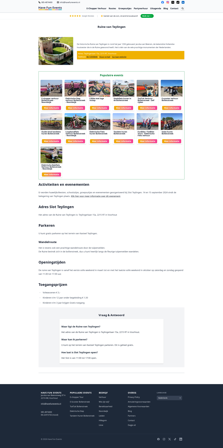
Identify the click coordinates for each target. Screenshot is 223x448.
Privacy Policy (134, 397)
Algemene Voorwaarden (138, 406)
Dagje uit (132, 425)
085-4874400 (46, 2)
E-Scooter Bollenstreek (80, 402)
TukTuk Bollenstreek (79, 406)
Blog (165, 8)
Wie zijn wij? (104, 402)
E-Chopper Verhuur (96, 8)
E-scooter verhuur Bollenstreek (170, 99)
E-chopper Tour (77, 397)
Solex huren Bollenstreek (167, 132)
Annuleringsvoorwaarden (139, 402)
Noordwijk (103, 411)
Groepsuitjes (124, 8)
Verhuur (102, 397)
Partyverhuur (141, 8)
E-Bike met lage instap (97, 99)
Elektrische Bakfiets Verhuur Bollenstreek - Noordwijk (51, 167)
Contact (174, 8)
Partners (132, 415)
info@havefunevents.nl (70, 2)
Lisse (101, 425)
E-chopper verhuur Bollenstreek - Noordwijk (50, 100)
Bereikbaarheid (105, 406)
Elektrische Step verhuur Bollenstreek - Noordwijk (75, 100)
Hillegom (103, 420)
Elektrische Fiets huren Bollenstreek (98, 132)
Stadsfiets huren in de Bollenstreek (122, 99)
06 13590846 (92, 57)
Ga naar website (119, 57)
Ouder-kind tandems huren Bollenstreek (51, 132)
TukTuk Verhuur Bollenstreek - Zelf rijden (146, 100)
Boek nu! (145, 16)
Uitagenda (155, 8)
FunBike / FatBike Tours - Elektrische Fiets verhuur (146, 133)
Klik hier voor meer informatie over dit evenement (95, 196)
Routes (112, 8)
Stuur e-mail (104, 57)
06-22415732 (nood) (49, 415)
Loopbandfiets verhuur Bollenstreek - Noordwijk (75, 133)
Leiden (102, 415)
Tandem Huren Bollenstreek (82, 415)
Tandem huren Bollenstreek (120, 132)
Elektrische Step (77, 411)
